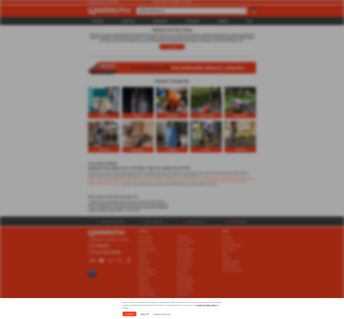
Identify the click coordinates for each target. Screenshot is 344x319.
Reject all (145, 314)
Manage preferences (162, 314)
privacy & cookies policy (207, 305)
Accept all (129, 314)
